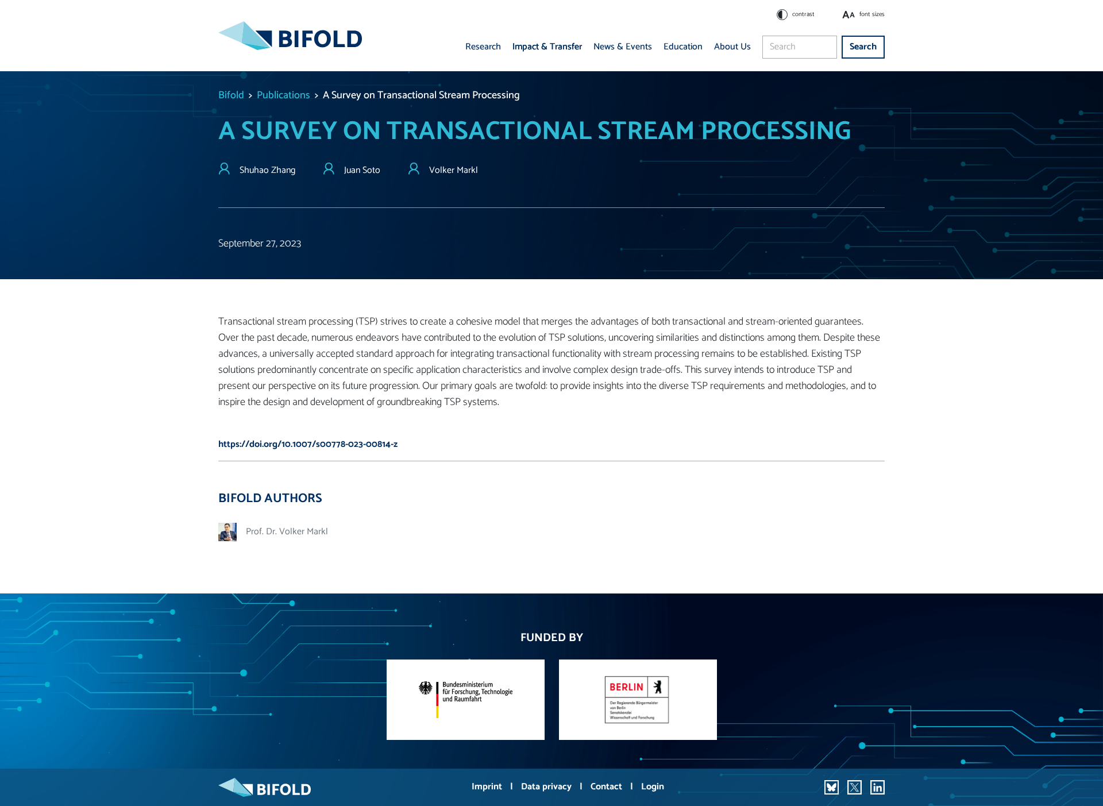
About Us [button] (732, 47)
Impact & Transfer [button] (547, 47)
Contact (607, 787)
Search (863, 47)
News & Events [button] (622, 47)
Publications (283, 95)
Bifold (231, 95)
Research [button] (483, 47)
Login (652, 787)
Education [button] (683, 47)
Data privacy (547, 787)
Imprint (488, 787)
